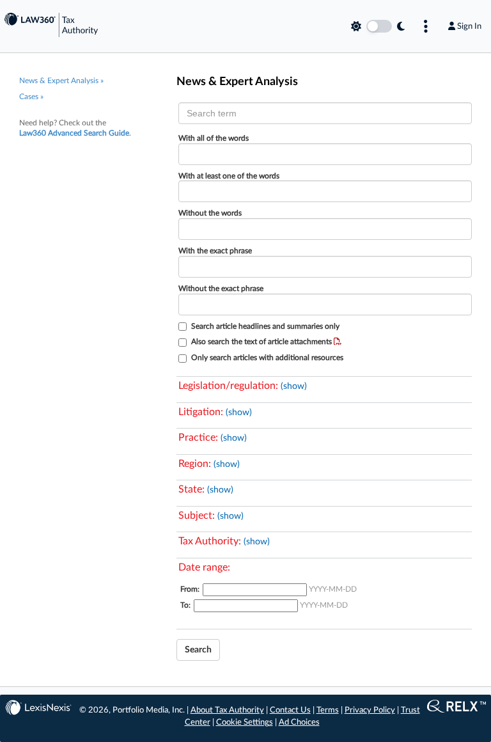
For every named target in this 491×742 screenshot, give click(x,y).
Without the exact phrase (220, 288)
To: (185, 605)
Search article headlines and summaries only (265, 326)
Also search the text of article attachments (262, 341)
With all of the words (213, 138)
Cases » (31, 96)
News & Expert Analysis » (61, 80)
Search (198, 649)
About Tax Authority (227, 710)
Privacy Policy (370, 710)
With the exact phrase (215, 251)
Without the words (210, 213)
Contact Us (290, 710)
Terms (327, 710)
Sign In (469, 26)
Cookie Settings (244, 722)
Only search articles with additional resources (267, 357)
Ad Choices (299, 722)
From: (189, 589)
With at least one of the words (228, 176)
